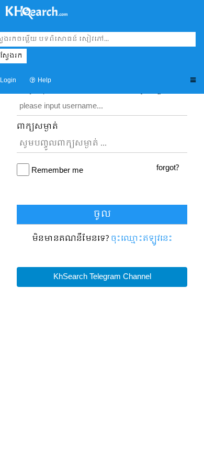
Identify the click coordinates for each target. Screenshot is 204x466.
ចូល (102, 214)
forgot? (167, 168)
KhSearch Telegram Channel (102, 277)
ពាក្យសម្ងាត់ (37, 127)
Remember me (57, 171)
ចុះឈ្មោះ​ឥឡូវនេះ (142, 239)
